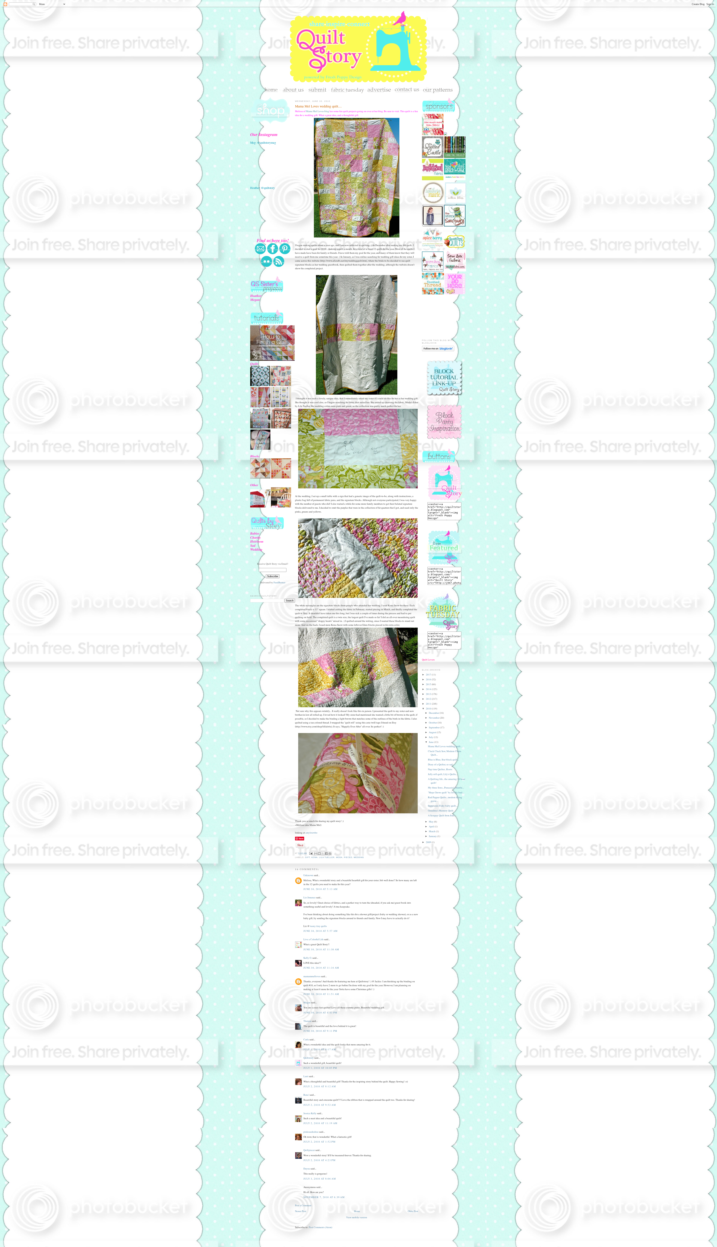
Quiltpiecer (309, 1150)
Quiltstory (308, 1057)
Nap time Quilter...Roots (440, 769)
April (432, 826)
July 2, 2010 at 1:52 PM (319, 1141)
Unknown (308, 875)
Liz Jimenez (309, 897)
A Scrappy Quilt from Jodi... (442, 815)
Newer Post (300, 1211)
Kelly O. (307, 957)
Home (357, 1211)
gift (307, 857)
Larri (305, 1076)
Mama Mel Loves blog (317, 111)
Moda (339, 857)
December (434, 712)
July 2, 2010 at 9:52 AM (319, 1104)
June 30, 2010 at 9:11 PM (320, 1031)
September (434, 727)
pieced (348, 857)
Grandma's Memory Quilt (440, 810)
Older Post (413, 1211)
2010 (429, 708)
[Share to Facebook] (326, 853)
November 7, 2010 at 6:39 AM (324, 1197)
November (434, 717)
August (433, 732)
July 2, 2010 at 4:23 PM (319, 1160)
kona (314, 857)
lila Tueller (326, 857)
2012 (429, 698)
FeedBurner (279, 582)
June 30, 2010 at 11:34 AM (321, 967)
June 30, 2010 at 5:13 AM (320, 889)
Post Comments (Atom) (320, 1227)
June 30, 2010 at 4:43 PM (320, 1012)
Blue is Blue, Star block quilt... (443, 759)
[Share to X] (323, 853)
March (432, 831)
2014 (429, 689)
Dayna (306, 1168)
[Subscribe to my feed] (279, 266)
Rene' (306, 1094)
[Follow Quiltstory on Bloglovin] (438, 350)
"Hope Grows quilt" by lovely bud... (446, 792)
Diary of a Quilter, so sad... (441, 764)
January (433, 836)
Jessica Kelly (309, 1113)
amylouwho (311, 832)
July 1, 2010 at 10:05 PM (320, 1067)
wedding (359, 857)
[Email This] (316, 853)
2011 (429, 703)
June (431, 742)
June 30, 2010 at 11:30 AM (321, 949)
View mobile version (356, 1217)
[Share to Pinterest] (330, 853)
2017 (429, 674)
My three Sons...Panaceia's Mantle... (446, 787)
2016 (429, 679)
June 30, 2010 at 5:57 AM (320, 931)
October (433, 722)
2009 (429, 842)
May (431, 821)
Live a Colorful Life (313, 939)
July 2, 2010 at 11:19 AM (320, 1123)
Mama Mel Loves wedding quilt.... (318, 106)
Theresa (307, 1021)
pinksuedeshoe (311, 1131)
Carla (306, 1039)
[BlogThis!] (319, 853)
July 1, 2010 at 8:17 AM (319, 1049)
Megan (307, 1002)
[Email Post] (311, 853)
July (431, 737)
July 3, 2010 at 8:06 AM (319, 1178)
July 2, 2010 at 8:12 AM (319, 1086)
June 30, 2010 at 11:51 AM (321, 994)
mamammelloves (311, 976)
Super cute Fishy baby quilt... (442, 805)
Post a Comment (303, 1205)
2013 (429, 694)
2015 (429, 684)
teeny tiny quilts (318, 926)
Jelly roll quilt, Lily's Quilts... (442, 774)
